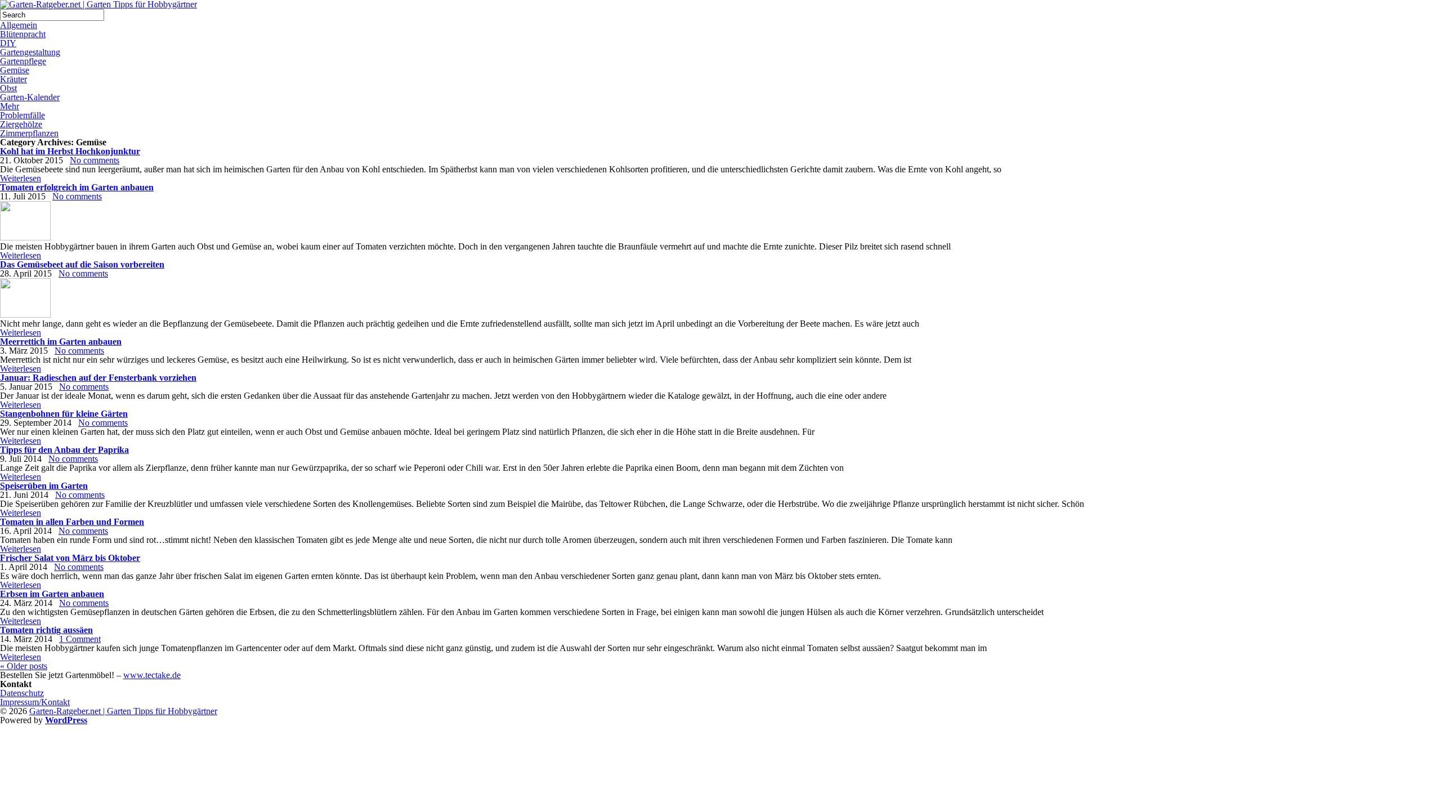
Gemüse (14, 70)
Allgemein (18, 25)
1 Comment (80, 639)
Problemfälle (22, 115)
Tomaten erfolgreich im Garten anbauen (77, 187)
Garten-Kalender (30, 97)
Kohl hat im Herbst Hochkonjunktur (70, 151)
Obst (8, 88)
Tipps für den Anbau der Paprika (64, 449)
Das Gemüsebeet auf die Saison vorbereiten (82, 264)
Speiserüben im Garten (44, 486)
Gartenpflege (23, 61)
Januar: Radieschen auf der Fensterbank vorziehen (98, 377)
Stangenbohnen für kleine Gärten (64, 413)
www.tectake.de (152, 675)
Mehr (9, 106)
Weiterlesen (20, 178)
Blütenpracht (23, 34)
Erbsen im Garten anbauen (52, 594)
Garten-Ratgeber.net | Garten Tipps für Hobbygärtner (123, 711)
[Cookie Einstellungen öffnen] (84, 806)
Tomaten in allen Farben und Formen (72, 522)
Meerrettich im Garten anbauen (61, 341)
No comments (94, 160)
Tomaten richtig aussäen (46, 630)
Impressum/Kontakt (35, 702)
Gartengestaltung (30, 52)
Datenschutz (22, 693)
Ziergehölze (21, 124)
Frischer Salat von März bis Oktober (70, 558)
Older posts (23, 666)
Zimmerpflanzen (29, 133)
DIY (8, 43)
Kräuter (13, 79)
